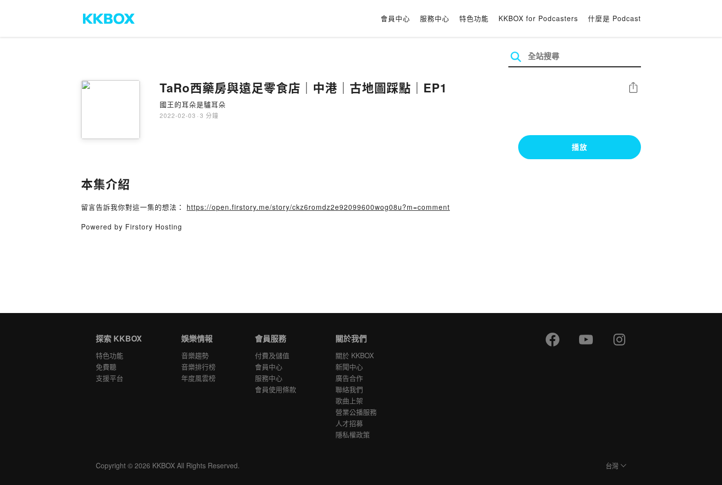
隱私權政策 (352, 434)
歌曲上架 (349, 400)
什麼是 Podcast (614, 18)
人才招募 (349, 423)
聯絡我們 (349, 389)
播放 (579, 147)
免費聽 (106, 366)
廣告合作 (349, 378)
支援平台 (109, 378)
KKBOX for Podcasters (538, 18)
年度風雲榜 (198, 378)
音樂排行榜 (198, 366)
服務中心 (434, 18)
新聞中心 (349, 366)
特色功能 (474, 18)
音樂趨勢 (195, 355)
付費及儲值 (272, 355)
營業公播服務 (356, 412)
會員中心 (395, 18)
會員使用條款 (275, 389)
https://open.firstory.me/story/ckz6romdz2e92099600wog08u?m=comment (318, 207)
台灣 (612, 466)
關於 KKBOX (354, 355)
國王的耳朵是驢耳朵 (193, 104)
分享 (633, 88)
